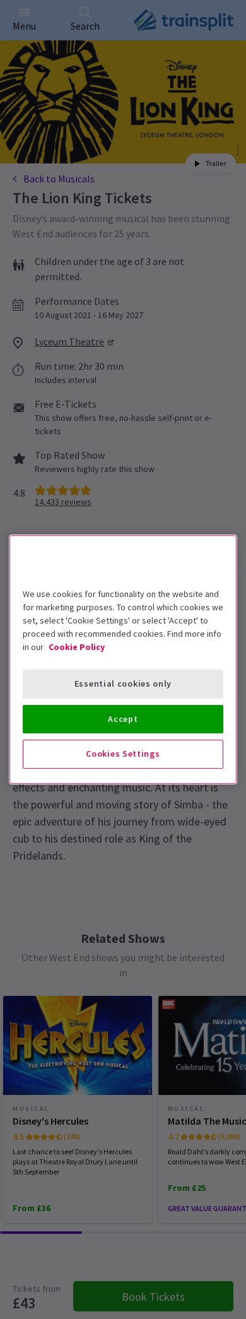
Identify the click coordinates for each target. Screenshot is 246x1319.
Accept (123, 719)
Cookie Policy (77, 647)
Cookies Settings (123, 753)
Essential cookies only (123, 683)
